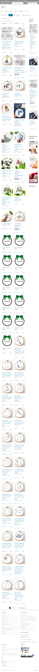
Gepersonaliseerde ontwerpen (7, 628)
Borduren (3, 614)
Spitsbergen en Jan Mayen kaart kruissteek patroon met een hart (7, 568)
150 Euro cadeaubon (6, 307)
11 (19, 608)
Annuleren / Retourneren (25, 624)
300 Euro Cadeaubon (19, 328)
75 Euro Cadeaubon (19, 267)
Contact (3, 660)
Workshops (4, 633)
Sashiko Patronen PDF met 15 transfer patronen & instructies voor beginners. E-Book (33, 94)
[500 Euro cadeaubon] (7, 340)
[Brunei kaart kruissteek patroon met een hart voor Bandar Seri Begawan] (7, 437)
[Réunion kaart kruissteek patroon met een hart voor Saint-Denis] (7, 413)
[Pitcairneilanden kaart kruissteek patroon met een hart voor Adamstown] (7, 462)
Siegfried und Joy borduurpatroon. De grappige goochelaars (6, 118)
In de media (23, 628)
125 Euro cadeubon (19, 287)
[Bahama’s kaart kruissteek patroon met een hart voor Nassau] (19, 413)
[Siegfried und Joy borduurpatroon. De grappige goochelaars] (7, 109)
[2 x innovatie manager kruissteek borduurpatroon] (7, 60)
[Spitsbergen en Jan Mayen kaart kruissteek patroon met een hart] (7, 559)
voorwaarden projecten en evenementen (28, 619)
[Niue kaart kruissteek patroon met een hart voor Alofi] (7, 511)
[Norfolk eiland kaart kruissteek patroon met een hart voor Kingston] (7, 536)
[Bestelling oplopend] (12, 23)
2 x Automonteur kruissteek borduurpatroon (5, 94)
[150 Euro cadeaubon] (7, 300)
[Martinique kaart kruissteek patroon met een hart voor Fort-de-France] (19, 486)
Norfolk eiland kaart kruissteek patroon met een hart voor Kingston (7, 545)
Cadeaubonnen (5, 631)
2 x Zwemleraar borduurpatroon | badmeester (18, 225)
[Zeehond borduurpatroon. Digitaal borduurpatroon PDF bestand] (7, 137)
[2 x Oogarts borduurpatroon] (19, 85)
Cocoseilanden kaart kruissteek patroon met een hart (19, 471)
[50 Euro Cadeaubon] (19, 240)
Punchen (3, 617)
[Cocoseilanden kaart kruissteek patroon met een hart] (19, 462)
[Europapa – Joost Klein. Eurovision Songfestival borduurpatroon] (19, 110)
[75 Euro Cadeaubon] (19, 260)
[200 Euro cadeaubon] (19, 300)
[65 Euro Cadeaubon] (7, 260)
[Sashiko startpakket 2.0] (33, 61)
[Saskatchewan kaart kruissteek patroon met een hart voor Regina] (7, 365)
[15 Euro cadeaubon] (7, 240)
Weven (3, 626)
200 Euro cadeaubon (19, 307)
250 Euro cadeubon (6, 328)
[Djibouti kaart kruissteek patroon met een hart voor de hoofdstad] (19, 388)
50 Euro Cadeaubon (19, 247)
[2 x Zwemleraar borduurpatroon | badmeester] (19, 216)
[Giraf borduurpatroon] (7, 216)
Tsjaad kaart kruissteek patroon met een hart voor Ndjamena (19, 446)
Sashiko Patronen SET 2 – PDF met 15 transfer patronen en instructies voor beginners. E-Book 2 (7, 44)
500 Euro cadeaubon (6, 348)
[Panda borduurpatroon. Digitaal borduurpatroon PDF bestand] (7, 163)
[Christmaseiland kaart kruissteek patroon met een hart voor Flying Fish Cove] (19, 511)
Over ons (3, 647)
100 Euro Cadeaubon (6, 287)
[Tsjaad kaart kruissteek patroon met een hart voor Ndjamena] (19, 437)
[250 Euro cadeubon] (7, 320)
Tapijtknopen (4, 621)
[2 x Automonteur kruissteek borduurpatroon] (7, 85)
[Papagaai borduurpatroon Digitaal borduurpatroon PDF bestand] (19, 163)
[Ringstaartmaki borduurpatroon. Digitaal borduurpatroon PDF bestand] (19, 137)
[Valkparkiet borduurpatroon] (19, 190)
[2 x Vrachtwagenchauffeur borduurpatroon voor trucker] (19, 32)
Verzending (23, 621)
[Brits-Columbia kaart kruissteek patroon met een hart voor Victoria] (19, 365)
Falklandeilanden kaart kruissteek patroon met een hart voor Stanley (19, 545)
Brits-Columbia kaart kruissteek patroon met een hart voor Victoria (19, 374)
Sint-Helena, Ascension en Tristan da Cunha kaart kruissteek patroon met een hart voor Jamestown (20, 569)
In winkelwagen (5, 52)
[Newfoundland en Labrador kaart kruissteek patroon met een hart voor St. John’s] (19, 340)
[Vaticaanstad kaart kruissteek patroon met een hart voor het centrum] (7, 486)
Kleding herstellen (5, 624)
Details (11, 52)
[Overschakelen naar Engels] (24, 3)
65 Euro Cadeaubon (6, 267)
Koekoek (3, 18)
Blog (3, 651)
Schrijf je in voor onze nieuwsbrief (8, 654)
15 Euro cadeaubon (6, 247)
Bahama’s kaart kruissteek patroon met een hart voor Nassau (19, 422)
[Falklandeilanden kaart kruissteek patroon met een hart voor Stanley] (19, 536)
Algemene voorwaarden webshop (27, 617)
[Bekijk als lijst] (23, 25)
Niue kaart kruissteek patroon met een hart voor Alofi (6, 520)
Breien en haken (5, 619)
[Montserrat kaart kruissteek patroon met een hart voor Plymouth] (7, 585)
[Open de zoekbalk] (30, 15)
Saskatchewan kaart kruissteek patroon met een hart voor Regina (7, 374)
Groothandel (23, 626)
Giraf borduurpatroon (6, 223)
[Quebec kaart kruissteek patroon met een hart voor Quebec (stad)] (7, 388)
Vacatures (4, 649)
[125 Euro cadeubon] (19, 280)
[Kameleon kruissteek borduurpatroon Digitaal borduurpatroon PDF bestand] (7, 190)
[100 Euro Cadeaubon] (7, 280)
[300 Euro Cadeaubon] (19, 320)
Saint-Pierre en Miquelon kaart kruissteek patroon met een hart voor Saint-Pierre (19, 595)
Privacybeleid (23, 614)
